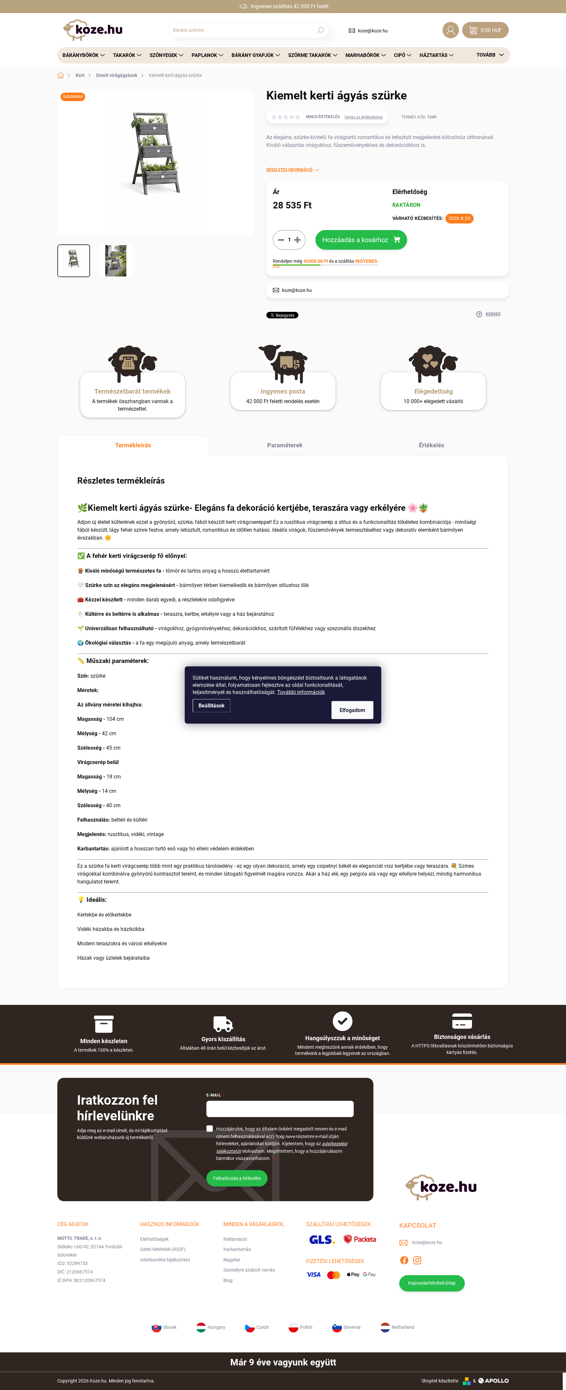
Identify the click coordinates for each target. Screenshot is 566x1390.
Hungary (216, 1326)
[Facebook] (404, 1259)
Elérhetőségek (154, 1239)
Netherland (403, 1326)
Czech (262, 1326)
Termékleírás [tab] (133, 445)
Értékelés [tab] (431, 445)
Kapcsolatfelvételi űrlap (432, 1283)
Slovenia (352, 1326)
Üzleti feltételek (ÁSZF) (163, 1249)
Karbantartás (237, 1249)
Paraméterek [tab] (285, 445)
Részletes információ (289, 170)
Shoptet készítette (440, 1380)
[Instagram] (417, 1259)
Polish (306, 1326)
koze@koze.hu (373, 30)
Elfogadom (352, 710)
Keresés (320, 30)
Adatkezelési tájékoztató (165, 1259)
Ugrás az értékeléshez (364, 117)
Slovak (170, 1326)
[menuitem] (81, 55)
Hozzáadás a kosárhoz (355, 240)
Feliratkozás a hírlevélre (237, 1178)
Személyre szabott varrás (249, 1270)
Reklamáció (235, 1239)
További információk (301, 692)
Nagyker (231, 1259)
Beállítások (211, 706)
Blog (228, 1280)
